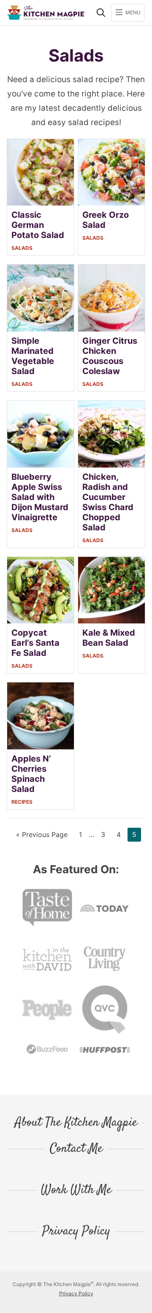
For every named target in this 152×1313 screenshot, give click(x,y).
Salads (22, 248)
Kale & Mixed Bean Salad (108, 638)
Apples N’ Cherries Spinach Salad (31, 774)
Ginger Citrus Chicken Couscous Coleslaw (109, 356)
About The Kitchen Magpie (76, 1123)
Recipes (22, 802)
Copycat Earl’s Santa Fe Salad (35, 643)
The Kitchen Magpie (46, 12)
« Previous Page (42, 836)
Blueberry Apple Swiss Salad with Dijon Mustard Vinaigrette (39, 497)
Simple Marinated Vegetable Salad (32, 356)
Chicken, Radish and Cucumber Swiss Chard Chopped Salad (107, 502)
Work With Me (76, 1190)
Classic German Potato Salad (37, 225)
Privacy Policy (76, 1231)
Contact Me (76, 1149)
